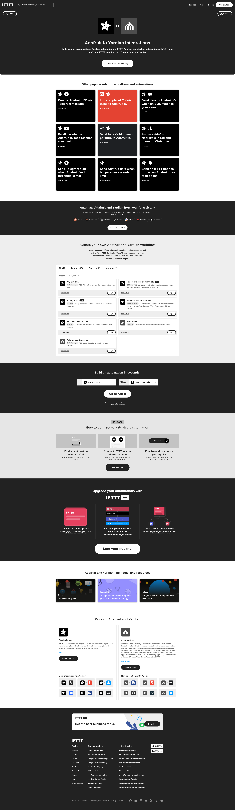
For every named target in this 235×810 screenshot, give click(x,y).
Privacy (113, 801)
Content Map (76, 771)
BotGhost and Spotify (95, 767)
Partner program (95, 801)
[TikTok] (156, 800)
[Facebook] (130, 800)
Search (74, 775)
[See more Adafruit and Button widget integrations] (86, 682)
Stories (74, 754)
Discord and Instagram (96, 750)
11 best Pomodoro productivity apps (131, 775)
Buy (60, 652)
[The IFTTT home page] (7, 5)
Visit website (125, 661)
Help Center (76, 767)
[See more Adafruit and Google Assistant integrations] (67, 682)
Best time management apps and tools (132, 758)
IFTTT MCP (75, 763)
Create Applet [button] (117, 393)
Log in (211, 5)
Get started (224, 5)
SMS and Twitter (93, 771)
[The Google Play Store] (157, 751)
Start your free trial (117, 549)
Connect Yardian (131, 667)
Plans (202, 5)
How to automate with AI (127, 750)
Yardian (116, 42)
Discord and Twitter (95, 787)
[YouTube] (146, 800)
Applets (74, 758)
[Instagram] (141, 800)
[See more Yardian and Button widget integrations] (148, 682)
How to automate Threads (128, 779)
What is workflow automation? (129, 763)
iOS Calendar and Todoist (97, 779)
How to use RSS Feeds (127, 767)
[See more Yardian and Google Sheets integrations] (129, 682)
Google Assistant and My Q (97, 763)
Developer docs (77, 783)
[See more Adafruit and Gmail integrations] (86, 693)
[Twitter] (151, 800)
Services (75, 750)
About (120, 801)
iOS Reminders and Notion (97, 775)
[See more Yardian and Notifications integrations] (167, 693)
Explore (192, 5)
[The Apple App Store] (157, 746)
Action (71, 324)
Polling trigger (73, 285)
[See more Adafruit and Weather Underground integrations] (104, 693)
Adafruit (93, 42)
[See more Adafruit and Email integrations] (67, 693)
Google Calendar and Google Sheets (100, 758)
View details (65, 293)
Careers (84, 801)
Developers (76, 801)
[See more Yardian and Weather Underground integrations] (167, 682)
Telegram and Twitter (95, 783)
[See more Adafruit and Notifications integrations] (104, 682)
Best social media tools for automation (132, 787)
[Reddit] (161, 800)
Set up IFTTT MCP (117, 228)
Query (131, 285)
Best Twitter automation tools (129, 754)
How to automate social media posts (131, 783)
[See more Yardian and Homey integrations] (129, 693)
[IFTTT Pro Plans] (157, 282)
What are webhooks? (126, 771)
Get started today (117, 63)
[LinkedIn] (135, 800)
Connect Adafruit (68, 658)
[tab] (62, 268)
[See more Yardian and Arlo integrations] (148, 693)
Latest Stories (125, 746)
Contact (106, 801)
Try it (111, 293)
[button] (118, 467)
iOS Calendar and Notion (96, 754)
